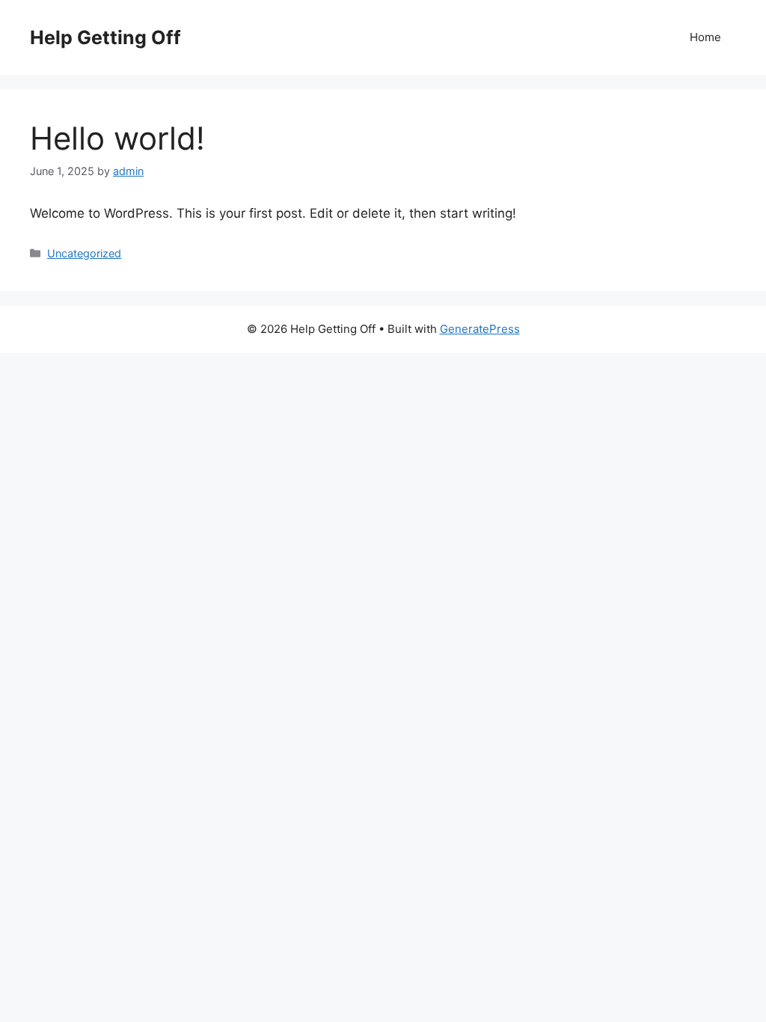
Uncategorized (84, 253)
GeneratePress (480, 329)
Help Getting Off (105, 37)
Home (705, 37)
